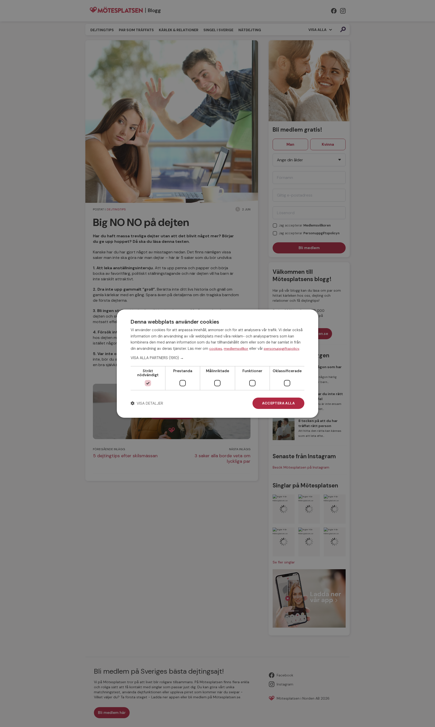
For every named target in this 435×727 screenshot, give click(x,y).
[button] (217, 358)
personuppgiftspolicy (281, 348)
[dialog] (217, 363)
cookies (215, 348)
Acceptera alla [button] (278, 403)
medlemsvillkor (236, 348)
